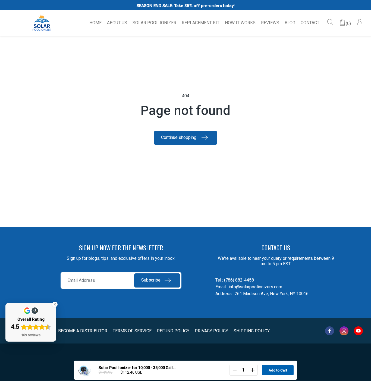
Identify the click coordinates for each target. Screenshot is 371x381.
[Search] (331, 22)
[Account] (360, 22)
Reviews (270, 22)
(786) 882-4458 (239, 280)
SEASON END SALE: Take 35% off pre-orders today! (186, 5)
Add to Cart (278, 370)
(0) (348, 23)
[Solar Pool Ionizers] (42, 23)
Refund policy (173, 330)
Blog (290, 22)
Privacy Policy (211, 330)
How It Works (240, 22)
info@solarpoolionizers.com (255, 286)
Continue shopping (179, 137)
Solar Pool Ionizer (154, 22)
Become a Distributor (82, 330)
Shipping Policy (252, 330)
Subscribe (151, 280)
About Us (117, 22)
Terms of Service (132, 330)
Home (95, 22)
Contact (310, 22)
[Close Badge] (55, 304)
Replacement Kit (200, 22)
